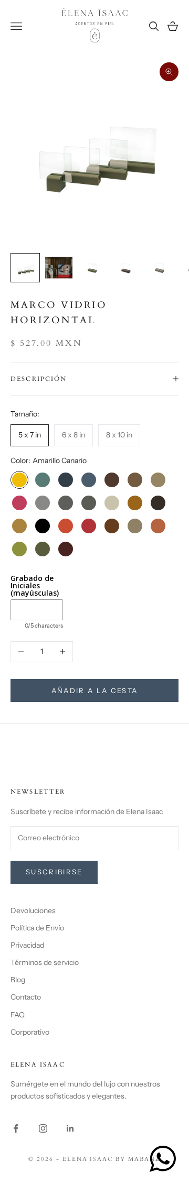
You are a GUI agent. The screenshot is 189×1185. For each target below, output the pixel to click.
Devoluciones (33, 910)
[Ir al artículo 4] (126, 267)
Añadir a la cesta (94, 690)
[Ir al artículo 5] (159, 267)
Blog (17, 979)
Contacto (25, 997)
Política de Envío (37, 927)
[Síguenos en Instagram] (43, 1128)
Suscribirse (54, 872)
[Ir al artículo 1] (25, 267)
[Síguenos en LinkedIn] (70, 1128)
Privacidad (27, 945)
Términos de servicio (44, 962)
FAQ (17, 1014)
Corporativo (29, 1032)
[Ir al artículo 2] (59, 267)
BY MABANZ (138, 1159)
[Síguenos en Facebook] (15, 1128)
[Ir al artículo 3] (92, 267)
